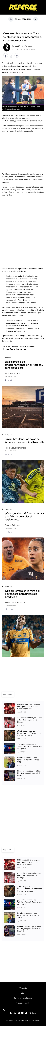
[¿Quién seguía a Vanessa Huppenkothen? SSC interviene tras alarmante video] (9, 735)
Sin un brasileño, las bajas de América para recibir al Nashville (24, 440)
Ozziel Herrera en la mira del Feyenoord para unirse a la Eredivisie (22, 594)
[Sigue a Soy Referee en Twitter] (15, 1013)
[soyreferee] (23, 8)
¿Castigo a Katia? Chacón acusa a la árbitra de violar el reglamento (24, 516)
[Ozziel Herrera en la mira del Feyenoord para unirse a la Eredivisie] (23, 636)
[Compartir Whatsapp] (17, 55)
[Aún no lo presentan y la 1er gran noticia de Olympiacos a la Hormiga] (9, 722)
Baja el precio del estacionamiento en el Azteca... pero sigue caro (23, 364)
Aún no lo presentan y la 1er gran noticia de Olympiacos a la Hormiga (29, 719)
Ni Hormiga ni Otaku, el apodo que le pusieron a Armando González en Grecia (28, 706)
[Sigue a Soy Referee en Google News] (32, 1013)
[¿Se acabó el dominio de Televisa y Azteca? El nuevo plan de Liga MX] (9, 748)
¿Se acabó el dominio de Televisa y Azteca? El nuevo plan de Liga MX (29, 746)
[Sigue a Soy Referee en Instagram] (19, 1013)
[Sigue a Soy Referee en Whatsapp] (23, 1009)
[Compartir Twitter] (11, 55)
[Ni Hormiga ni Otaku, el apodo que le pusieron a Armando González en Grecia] (9, 708)
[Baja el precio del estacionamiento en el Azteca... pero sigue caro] (23, 407)
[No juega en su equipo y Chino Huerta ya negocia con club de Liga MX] (9, 775)
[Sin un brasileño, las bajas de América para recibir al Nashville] (23, 481)
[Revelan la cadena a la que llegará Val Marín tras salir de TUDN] (9, 762)
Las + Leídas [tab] (7, 694)
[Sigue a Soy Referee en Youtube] (22, 1013)
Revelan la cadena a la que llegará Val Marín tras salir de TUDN (28, 759)
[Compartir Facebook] (5, 55)
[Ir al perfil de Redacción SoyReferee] (6, 47)
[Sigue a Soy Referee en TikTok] (26, 1013)
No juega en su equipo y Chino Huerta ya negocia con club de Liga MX (29, 773)
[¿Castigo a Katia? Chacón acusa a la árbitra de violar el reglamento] (23, 558)
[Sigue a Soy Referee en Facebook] (11, 1013)
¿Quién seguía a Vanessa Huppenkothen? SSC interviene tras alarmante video (29, 733)
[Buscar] (10, 19)
